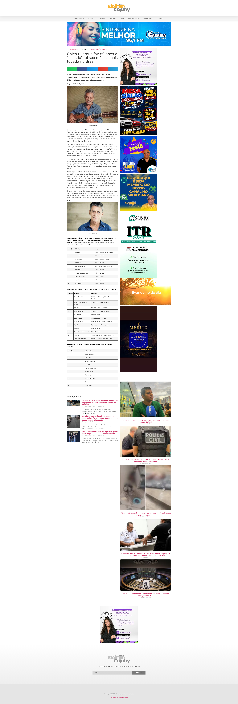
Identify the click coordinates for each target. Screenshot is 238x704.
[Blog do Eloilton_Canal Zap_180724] (138, 210)
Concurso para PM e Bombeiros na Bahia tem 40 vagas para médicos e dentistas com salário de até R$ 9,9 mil (145, 555)
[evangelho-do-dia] (145, 305)
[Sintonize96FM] (119, 45)
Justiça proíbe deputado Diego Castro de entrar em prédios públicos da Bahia (145, 421)
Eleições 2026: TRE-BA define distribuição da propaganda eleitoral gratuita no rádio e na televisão (100, 403)
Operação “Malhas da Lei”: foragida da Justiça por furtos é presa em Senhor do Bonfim (145, 460)
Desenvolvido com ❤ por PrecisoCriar (119, 697)
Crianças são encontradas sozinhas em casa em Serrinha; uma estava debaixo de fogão (145, 514)
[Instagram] (121, 689)
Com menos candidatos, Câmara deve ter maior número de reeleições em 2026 (145, 595)
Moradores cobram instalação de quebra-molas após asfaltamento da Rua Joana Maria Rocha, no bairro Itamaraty (100, 418)
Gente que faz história (99, 49)
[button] (235, 7)
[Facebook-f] (117, 689)
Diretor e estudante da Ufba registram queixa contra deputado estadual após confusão (100, 433)
